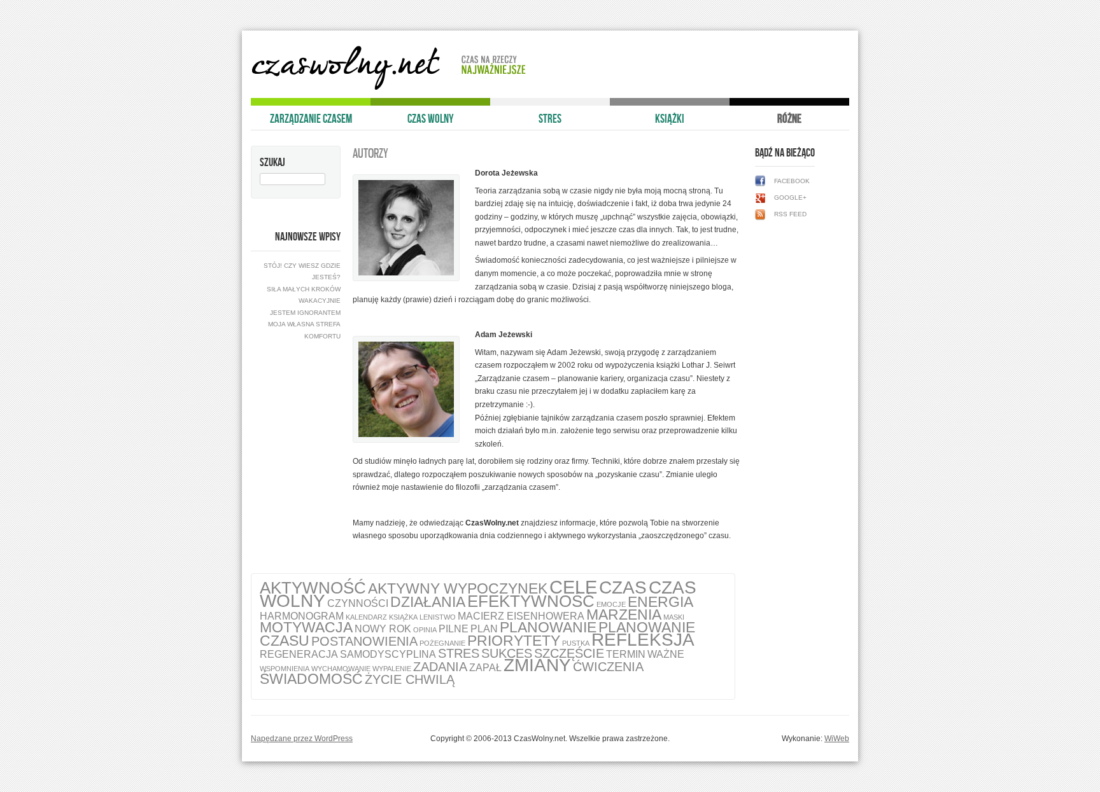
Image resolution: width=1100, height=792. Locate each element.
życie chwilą (410, 679)
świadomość (311, 678)
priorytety (513, 640)
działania (427, 602)
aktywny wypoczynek (457, 588)
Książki (669, 118)
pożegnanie (442, 643)
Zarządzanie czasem (311, 118)
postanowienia (364, 641)
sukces (506, 653)
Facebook (792, 180)
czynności (357, 603)
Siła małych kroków (304, 289)
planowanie (548, 627)
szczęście (569, 653)
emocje (611, 604)
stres (458, 653)
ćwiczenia (608, 667)
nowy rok (383, 628)
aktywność (313, 588)
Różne (789, 118)
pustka (575, 643)
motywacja (306, 627)
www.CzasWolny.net (349, 68)
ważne (665, 654)
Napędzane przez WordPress (302, 738)
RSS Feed (790, 214)
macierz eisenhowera (521, 616)
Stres (550, 118)
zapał (485, 667)
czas (623, 587)
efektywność (531, 601)
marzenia (623, 614)
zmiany (537, 665)
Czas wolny (430, 118)
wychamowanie (340, 668)
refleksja (643, 640)
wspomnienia (284, 668)
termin (625, 654)
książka (403, 617)
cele (573, 586)
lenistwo (438, 617)
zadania (440, 667)
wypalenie (391, 668)
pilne (454, 628)
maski (673, 617)
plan (484, 628)
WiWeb (836, 738)
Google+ (790, 197)
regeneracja (299, 654)
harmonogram (302, 616)
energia (660, 602)
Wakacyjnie (320, 300)
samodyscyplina (388, 654)
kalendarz (366, 617)
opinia (425, 630)
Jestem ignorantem (305, 312)
